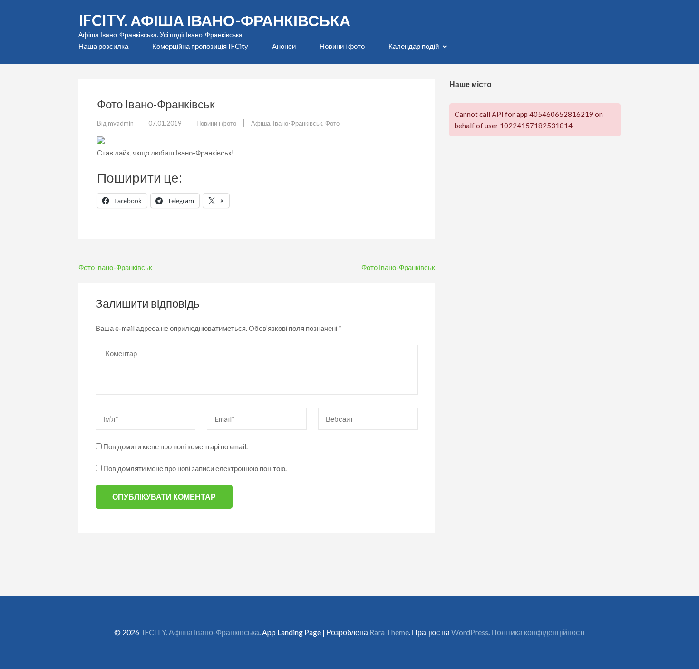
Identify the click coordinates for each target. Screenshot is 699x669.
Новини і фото (342, 46)
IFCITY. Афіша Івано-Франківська (214, 20)
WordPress (469, 632)
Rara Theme (389, 632)
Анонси (284, 46)
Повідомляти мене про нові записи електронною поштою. (195, 468)
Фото (332, 123)
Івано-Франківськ (297, 123)
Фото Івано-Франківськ (115, 267)
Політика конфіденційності (538, 632)
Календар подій (413, 46)
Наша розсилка (103, 46)
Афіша (260, 123)
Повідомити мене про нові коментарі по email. (175, 446)
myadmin (121, 123)
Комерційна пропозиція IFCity (200, 46)
